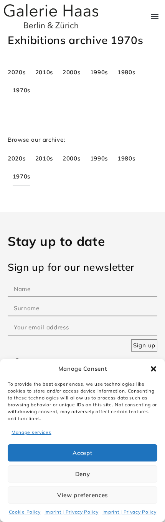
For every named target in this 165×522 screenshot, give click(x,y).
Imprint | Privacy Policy (72, 512)
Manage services (31, 432)
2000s (72, 72)
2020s (17, 72)
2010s (44, 72)
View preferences (82, 495)
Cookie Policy (25, 512)
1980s (126, 72)
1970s (22, 90)
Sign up (144, 345)
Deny (82, 474)
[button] (153, 369)
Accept (82, 453)
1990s (99, 72)
